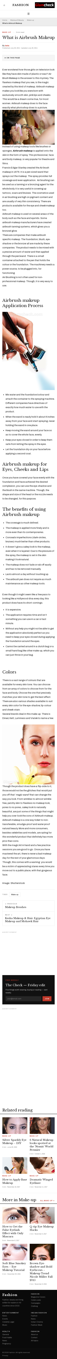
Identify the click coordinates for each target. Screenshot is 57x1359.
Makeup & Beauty (17, 20)
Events (5, 1319)
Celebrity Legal (8, 1322)
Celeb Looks (36, 1300)
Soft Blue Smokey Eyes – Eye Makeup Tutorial (14, 1267)
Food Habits (7, 1337)
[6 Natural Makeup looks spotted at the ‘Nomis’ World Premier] (42, 1125)
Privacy (5, 1355)
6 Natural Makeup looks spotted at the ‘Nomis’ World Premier (41, 1145)
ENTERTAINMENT (10, 1313)
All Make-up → (47, 1200)
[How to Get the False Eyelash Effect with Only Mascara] (14, 1215)
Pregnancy (6, 1344)
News (4, 1316)
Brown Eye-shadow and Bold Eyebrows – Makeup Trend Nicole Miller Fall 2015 (41, 1272)
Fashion (20, 5)
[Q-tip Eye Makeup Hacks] (42, 1215)
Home (4, 20)
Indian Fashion (39, 1313)
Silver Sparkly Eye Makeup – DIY (14, 1141)
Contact (34, 1337)
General (5, 1334)
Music (4, 1325)
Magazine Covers (38, 1297)
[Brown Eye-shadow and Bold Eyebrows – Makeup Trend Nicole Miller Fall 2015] (42, 1252)
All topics (34, 1340)
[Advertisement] (28, 952)
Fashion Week (36, 1325)
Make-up (30, 20)
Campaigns (35, 1303)
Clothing (34, 1306)
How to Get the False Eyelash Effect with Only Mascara (12, 1231)
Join (47, 999)
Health (6, 1331)
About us (34, 1334)
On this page (13, 58)
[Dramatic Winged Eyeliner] (42, 1165)
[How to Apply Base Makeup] (14, 1165)
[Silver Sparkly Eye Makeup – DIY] (14, 1125)
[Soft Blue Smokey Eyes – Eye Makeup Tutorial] (14, 1252)
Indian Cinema (37, 1322)
